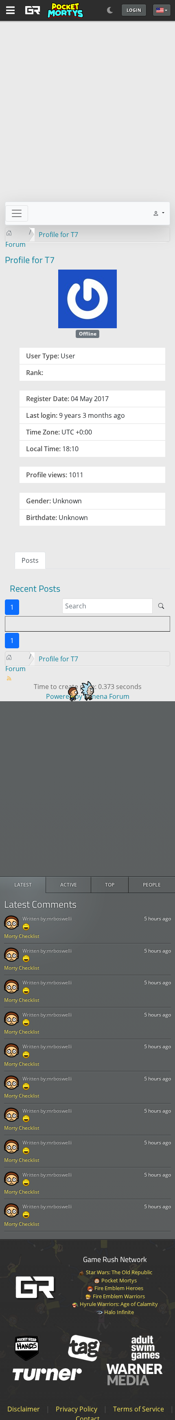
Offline (87, 333)
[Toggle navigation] (16, 213)
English (162, 10)
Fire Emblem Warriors (118, 1296)
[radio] (23, 884)
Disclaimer (23, 1409)
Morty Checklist (21, 936)
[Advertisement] (87, 788)
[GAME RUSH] (52, 10)
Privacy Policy (76, 1409)
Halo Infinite (118, 1312)
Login (134, 10)
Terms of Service (138, 1409)
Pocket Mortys (118, 1280)
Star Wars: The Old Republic (118, 1272)
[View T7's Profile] (87, 298)
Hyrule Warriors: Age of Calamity (118, 1304)
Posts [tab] (30, 560)
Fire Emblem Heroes (118, 1288)
